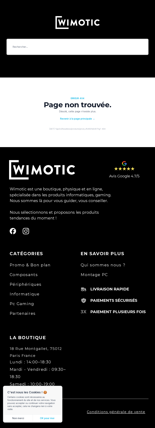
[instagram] (26, 231)
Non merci (18, 418)
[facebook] (13, 231)
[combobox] (77, 46)
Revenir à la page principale (77, 118)
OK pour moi (47, 418)
